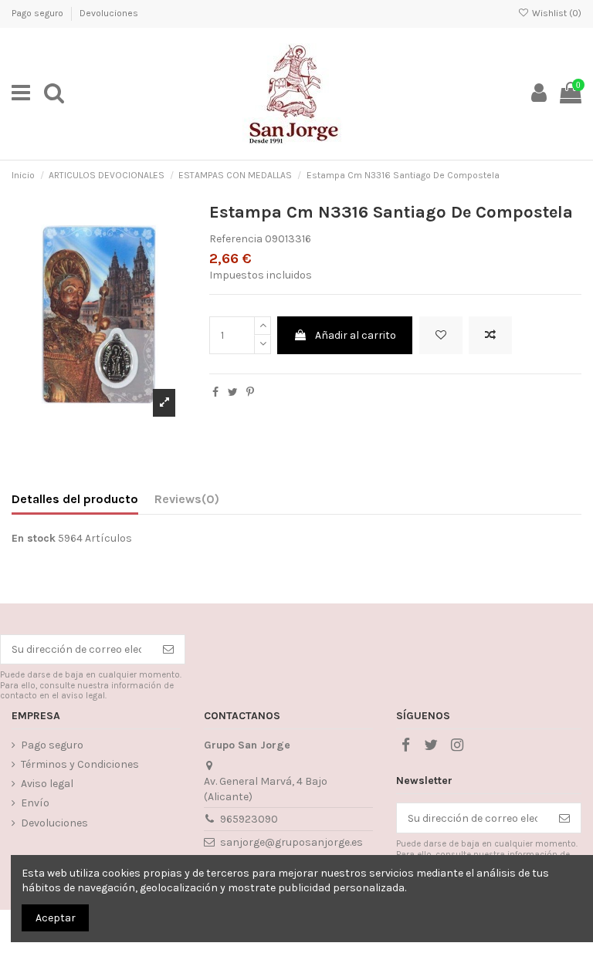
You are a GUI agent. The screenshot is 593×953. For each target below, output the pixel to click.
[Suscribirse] (168, 649)
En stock (34, 538)
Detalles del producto (75, 499)
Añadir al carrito (355, 335)
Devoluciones (109, 13)
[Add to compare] (490, 335)
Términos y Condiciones (80, 764)
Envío (35, 802)
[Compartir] (215, 392)
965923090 (249, 819)
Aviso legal (47, 783)
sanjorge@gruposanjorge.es (291, 842)
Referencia (236, 238)
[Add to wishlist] (441, 335)
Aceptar (56, 917)
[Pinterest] (250, 392)
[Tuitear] (233, 392)
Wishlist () (555, 13)
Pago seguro (39, 13)
